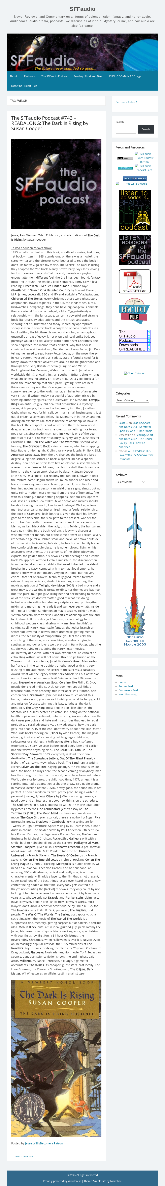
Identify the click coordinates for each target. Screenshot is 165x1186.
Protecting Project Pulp (23, 86)
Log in (122, 682)
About (13, 76)
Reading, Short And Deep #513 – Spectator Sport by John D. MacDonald (135, 427)
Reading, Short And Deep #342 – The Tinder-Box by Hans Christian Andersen (136, 441)
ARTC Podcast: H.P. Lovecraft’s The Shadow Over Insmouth (136, 455)
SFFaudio (82, 9)
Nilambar (115, 1181)
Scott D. (123, 423)
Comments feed (128, 690)
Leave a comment (24, 1156)
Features (29, 76)
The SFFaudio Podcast (54, 76)
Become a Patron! (52, 1143)
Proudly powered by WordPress (62, 1181)
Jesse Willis (32, 1143)
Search (120, 122)
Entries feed (126, 686)
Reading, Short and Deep (88, 76)
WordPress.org (127, 694)
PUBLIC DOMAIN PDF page (125, 76)
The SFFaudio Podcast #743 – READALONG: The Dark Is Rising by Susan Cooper (49, 123)
